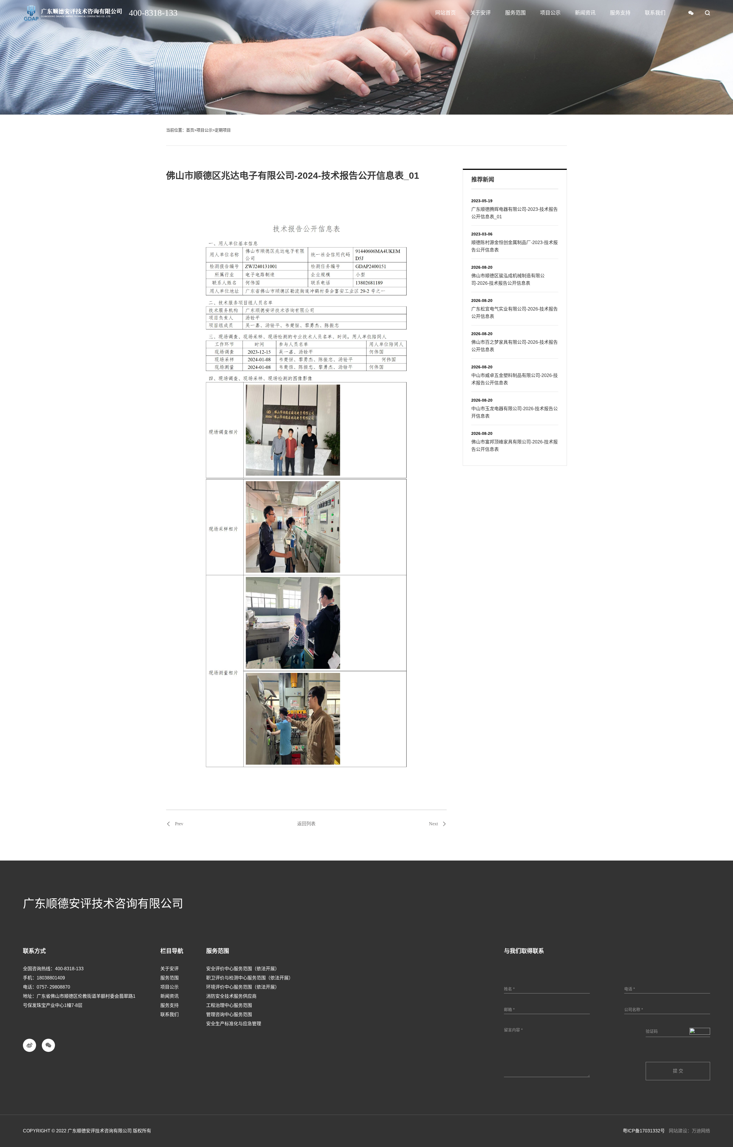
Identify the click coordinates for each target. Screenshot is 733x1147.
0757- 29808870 (53, 987)
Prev (179, 824)
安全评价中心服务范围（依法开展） (242, 968)
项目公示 (204, 130)
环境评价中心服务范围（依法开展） (242, 987)
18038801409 (51, 977)
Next (433, 824)
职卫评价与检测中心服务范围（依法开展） (249, 977)
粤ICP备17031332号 (644, 1130)
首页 (190, 130)
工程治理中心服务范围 (229, 1005)
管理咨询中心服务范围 (229, 1014)
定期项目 (223, 130)
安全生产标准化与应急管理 (233, 1023)
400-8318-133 (69, 968)
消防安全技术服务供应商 (231, 996)
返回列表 (306, 823)
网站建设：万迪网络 (689, 1130)
